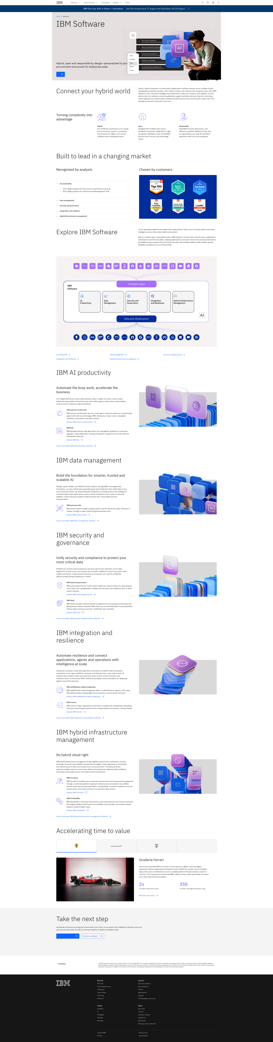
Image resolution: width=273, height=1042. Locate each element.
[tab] (76, 846)
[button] (213, 2)
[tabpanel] (136, 876)
